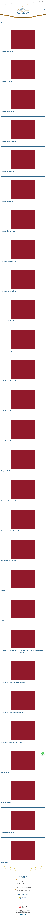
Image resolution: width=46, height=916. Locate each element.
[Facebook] (40, 1)
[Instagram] (39, 1)
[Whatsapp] (44, 1)
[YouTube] (42, 1)
